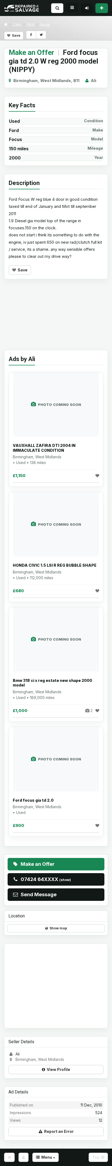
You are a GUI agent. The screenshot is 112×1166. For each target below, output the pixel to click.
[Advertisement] (56, 319)
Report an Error (58, 1131)
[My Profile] (23, 1157)
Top (96, 1157)
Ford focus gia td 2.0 (33, 800)
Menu (46, 1157)
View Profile (57, 1069)
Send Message (37, 894)
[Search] (57, 8)
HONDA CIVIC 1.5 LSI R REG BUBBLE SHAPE (55, 565)
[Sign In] (87, 8)
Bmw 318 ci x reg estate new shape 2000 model (52, 683)
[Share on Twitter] (41, 35)
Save (15, 35)
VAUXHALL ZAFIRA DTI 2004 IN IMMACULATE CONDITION (44, 448)
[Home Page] (9, 1157)
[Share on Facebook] (31, 35)
